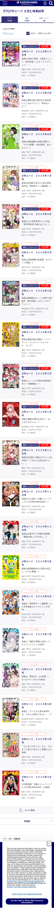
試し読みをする (32, 46)
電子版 (44, 46)
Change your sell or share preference (21, 887)
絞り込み (10, 34)
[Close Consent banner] (49, 843)
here (38, 861)
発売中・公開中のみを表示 (40, 33)
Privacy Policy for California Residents (27, 894)
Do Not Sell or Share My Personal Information (24, 881)
